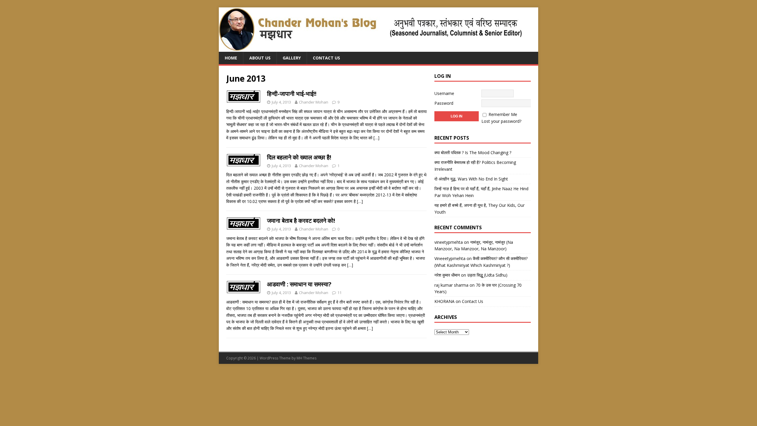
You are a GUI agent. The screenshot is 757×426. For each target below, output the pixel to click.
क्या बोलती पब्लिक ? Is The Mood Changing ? (472, 152)
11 (339, 292)
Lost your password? (501, 121)
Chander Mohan (313, 102)
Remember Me (503, 114)
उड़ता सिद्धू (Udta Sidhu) (487, 275)
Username (444, 93)
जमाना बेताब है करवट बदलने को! (301, 221)
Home (231, 58)
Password (443, 103)
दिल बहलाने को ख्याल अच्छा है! (299, 157)
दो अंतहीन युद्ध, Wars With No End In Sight (471, 179)
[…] (376, 138)
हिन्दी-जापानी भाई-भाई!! (291, 94)
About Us (260, 58)
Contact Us (326, 58)
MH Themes (306, 358)
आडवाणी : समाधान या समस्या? (299, 284)
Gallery (292, 58)
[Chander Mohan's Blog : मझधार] (370, 48)
